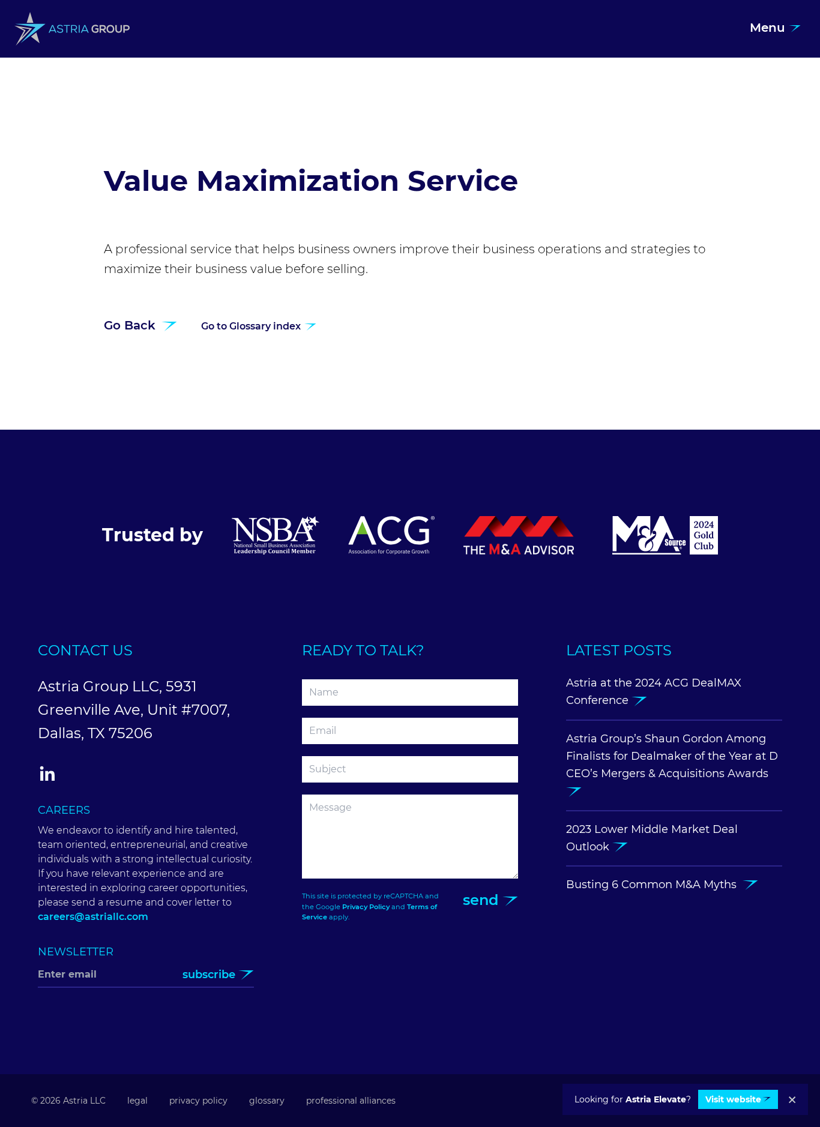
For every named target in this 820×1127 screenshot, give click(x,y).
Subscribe (210, 974)
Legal (137, 1100)
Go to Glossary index (252, 326)
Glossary (267, 1100)
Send (482, 900)
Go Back (131, 325)
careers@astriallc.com (93, 916)
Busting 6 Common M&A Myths (654, 884)
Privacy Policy (366, 907)
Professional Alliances (351, 1100)
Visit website (733, 1099)
